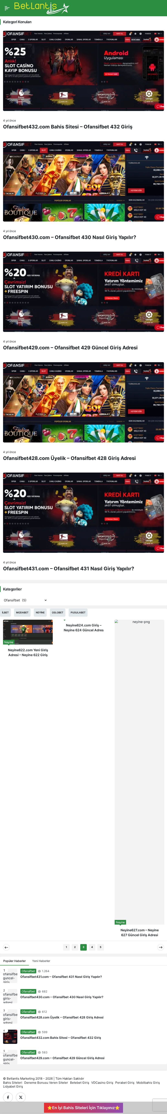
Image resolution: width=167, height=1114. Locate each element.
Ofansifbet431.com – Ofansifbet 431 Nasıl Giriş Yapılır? (68, 569)
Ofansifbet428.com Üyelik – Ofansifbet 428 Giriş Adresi (69, 458)
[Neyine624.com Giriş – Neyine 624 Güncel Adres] (84, 628)
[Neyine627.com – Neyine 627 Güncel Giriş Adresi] (139, 780)
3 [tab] (83, 947)
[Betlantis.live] (41, 8)
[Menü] (7, 8)
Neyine (40, 612)
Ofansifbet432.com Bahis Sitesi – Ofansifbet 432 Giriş (67, 127)
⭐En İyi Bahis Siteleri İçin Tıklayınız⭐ (83, 1107)
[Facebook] (8, 1097)
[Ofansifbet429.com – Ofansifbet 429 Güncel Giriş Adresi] (83, 1055)
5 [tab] (100, 947)
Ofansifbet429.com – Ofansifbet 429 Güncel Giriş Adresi (70, 348)
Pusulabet (78, 612)
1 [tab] (66, 947)
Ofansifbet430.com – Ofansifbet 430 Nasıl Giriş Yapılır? (69, 237)
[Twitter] (21, 1097)
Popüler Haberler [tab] (14, 961)
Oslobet (57, 612)
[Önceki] (6, 947)
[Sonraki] (160, 947)
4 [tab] (92, 947)
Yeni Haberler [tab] (41, 961)
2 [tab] (75, 947)
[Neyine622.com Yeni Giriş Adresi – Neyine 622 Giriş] (28, 640)
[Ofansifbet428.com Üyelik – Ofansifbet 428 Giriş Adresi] (83, 1016)
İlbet (5, 612)
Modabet (22, 612)
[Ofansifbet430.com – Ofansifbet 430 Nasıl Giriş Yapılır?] (83, 996)
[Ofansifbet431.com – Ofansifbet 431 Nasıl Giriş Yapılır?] (83, 976)
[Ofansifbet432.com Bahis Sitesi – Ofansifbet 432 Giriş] (83, 1037)
